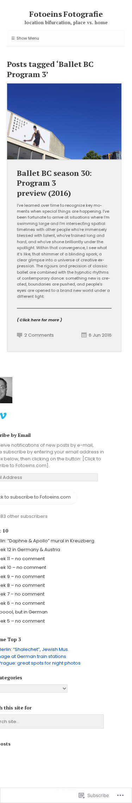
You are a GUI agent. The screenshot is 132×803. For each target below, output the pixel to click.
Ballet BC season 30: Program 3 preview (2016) (54, 183)
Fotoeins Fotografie (66, 14)
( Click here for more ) (39, 320)
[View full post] (64, 121)
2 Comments (39, 335)
